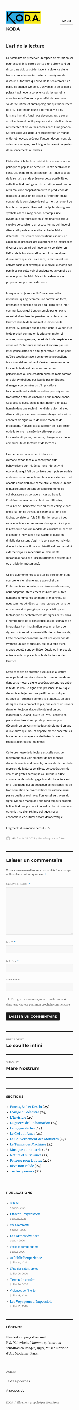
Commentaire (18, 884)
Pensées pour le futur (51, 838)
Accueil (11, 1372)
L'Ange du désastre (24, 1112)
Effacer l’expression (25, 1214)
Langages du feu (22, 1128)
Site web (13, 979)
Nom (11, 942)
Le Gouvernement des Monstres (34, 1139)
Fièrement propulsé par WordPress (38, 1402)
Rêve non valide (22, 1166)
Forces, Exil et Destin (26, 1107)
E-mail (12, 960)
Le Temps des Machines (28, 1144)
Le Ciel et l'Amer (22, 1133)
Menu (66, 21)
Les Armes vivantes (24, 1236)
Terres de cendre (22, 1280)
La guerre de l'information (30, 1123)
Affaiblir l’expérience (26, 1258)
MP (14, 838)
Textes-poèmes (22, 1171)
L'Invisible (18, 1117)
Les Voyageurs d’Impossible (31, 1301)
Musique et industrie (25, 1150)
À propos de (15, 1390)
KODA (13, 29)
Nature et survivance (25, 1155)
